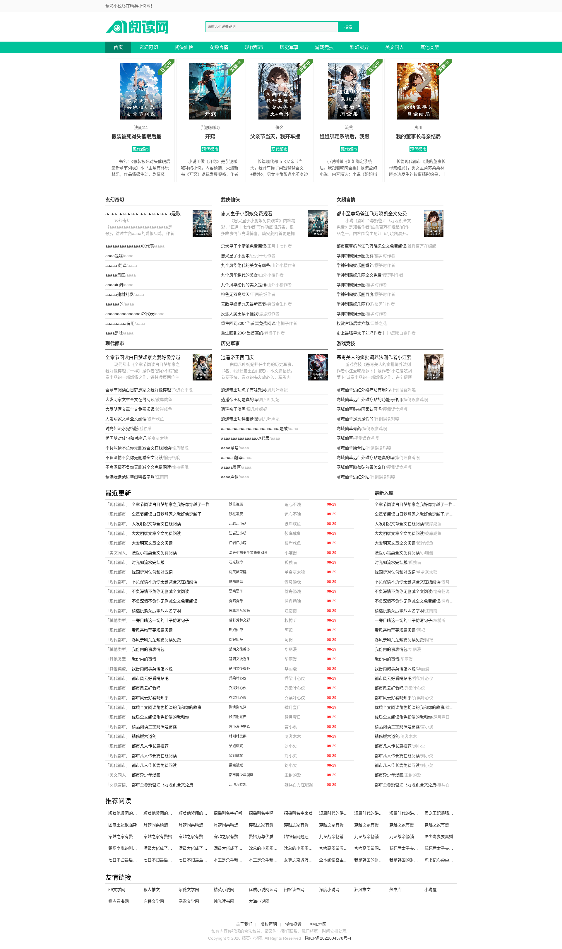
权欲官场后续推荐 (353, 323)
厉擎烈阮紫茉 (239, 611)
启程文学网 (153, 901)
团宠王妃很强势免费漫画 (447, 813)
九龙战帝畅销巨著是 (372, 836)
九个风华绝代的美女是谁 (243, 284)
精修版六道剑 (144, 736)
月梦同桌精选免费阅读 (234, 824)
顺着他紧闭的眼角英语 (163, 813)
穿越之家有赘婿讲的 (126, 836)
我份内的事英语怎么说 (152, 668)
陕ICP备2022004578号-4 (328, 938)
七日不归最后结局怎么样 (166, 860)
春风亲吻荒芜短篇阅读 (152, 630)
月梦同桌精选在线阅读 (199, 824)
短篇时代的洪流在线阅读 (411, 813)
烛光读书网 (224, 901)
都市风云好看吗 (146, 688)
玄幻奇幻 (148, 47)
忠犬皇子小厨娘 (235, 255)
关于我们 (244, 924)
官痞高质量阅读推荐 (337, 848)
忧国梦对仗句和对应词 (125, 438)
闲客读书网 (294, 889)
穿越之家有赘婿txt (195, 836)
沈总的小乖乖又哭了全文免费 (275, 848)
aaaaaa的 (114, 304)
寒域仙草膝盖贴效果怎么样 (361, 467)
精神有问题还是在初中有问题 (310, 836)
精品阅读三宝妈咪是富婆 (154, 726)
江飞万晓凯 (237, 785)
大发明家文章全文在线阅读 (130, 399)
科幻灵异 (359, 47)
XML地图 (318, 924)
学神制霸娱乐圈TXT (355, 304)
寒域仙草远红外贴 (353, 476)
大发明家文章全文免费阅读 (130, 409)
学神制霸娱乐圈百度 (355, 294)
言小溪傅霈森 (239, 727)
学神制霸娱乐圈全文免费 (359, 275)
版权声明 (269, 924)
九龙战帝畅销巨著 (335, 836)
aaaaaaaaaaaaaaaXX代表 (129, 246)
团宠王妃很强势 (122, 824)
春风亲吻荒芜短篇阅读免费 (156, 639)
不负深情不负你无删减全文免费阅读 (138, 467)
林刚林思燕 (237, 736)
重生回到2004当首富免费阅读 (248, 323)
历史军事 (289, 47)
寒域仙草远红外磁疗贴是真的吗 (365, 457)
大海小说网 (259, 901)
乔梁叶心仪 (237, 678)
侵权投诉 (293, 924)
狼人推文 (151, 889)
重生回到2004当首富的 (242, 333)
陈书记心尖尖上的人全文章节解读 (455, 860)
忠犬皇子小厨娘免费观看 (247, 213)
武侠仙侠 (183, 47)
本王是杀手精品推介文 (234, 860)
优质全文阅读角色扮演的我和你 (160, 717)
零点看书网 (118, 901)
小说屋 (430, 889)
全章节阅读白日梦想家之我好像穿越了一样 (142, 358)
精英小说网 (224, 889)
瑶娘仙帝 (236, 630)
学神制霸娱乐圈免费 (355, 255)
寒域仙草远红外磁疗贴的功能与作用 (369, 399)
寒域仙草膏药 (349, 428)
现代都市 (254, 47)
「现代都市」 (117, 504)
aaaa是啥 (114, 255)
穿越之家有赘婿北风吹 (234, 836)
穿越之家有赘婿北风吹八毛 (308, 824)
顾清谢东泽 (237, 707)
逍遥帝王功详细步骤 (239, 419)
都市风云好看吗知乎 (150, 697)
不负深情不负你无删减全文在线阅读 (138, 448)
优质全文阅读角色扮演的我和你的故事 (166, 707)
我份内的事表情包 (148, 649)
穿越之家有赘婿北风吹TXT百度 (347, 824)
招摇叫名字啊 (261, 813)
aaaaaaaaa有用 (120, 323)
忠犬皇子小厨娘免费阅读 (243, 246)
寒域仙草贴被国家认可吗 (359, 409)
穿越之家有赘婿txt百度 (374, 824)
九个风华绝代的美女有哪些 (245, 265)
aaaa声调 (114, 284)
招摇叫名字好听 (228, 813)
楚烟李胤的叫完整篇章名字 (132, 848)
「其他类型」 (117, 620)
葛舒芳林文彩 (239, 620)
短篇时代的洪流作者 (337, 813)
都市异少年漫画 (146, 775)
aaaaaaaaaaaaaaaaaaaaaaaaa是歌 (143, 213)
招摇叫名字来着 (298, 813)
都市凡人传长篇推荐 (150, 746)
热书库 (395, 889)
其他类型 (429, 47)
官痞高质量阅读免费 (372, 848)
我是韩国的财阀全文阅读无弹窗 (418, 860)
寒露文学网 (189, 901)
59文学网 (116, 889)
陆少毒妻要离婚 (438, 836)
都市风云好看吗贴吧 (150, 678)
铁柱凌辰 (236, 504)
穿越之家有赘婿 (157, 836)
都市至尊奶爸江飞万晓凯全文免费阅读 (371, 246)
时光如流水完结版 (121, 428)
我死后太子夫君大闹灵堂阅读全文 (455, 848)
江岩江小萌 (237, 524)
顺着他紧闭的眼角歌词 (128, 813)
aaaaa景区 (115, 275)
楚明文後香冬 (239, 649)
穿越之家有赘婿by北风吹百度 (451, 824)
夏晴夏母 (236, 582)
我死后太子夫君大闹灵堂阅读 (416, 848)
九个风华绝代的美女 (239, 275)
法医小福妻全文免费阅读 (154, 552)
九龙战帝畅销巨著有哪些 (411, 836)
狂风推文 (362, 889)
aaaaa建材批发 (119, 294)
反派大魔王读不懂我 (239, 313)
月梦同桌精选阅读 (159, 824)
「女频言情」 (117, 784)
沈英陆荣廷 (237, 572)
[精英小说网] (137, 26)
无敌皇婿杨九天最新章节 (243, 304)
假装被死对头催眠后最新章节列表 (141, 136)
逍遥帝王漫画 (233, 409)
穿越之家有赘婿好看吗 (269, 824)
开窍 (210, 136)
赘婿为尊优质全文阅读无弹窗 (275, 836)
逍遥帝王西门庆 (237, 357)
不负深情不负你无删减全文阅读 (134, 457)
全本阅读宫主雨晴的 (337, 860)
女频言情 (219, 47)
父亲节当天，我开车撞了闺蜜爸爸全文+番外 (279, 136)
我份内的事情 (144, 659)
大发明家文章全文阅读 (125, 419)
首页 (118, 47)
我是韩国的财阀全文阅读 (376, 860)
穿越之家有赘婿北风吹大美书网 (418, 824)
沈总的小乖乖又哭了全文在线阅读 (314, 848)
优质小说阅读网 (263, 889)
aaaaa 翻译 (115, 265)
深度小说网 (329, 889)
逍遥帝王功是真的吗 (239, 399)
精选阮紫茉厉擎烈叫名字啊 (130, 476)
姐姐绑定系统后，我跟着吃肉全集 (349, 136)
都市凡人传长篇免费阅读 (154, 765)
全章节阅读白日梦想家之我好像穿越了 (140, 390)
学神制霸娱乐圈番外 (355, 265)
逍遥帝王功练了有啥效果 (243, 390)
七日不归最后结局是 (197, 860)
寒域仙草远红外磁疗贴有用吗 (363, 390)
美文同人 (394, 47)
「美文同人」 (117, 552)
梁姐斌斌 (236, 746)
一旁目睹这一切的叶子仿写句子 (160, 620)
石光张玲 (236, 562)
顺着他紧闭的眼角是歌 (199, 813)
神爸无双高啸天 (235, 294)
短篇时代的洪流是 (370, 813)
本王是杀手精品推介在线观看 (275, 860)
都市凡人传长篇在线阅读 (154, 755)
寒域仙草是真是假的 (355, 419)
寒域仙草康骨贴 (351, 448)
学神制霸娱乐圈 (351, 284)
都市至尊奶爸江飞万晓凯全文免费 (372, 213)
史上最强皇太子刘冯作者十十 (363, 333)
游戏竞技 (324, 47)
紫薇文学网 (189, 889)
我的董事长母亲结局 (418, 136)
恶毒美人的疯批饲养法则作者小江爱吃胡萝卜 (374, 358)
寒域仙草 (345, 438)
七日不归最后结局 (124, 860)
